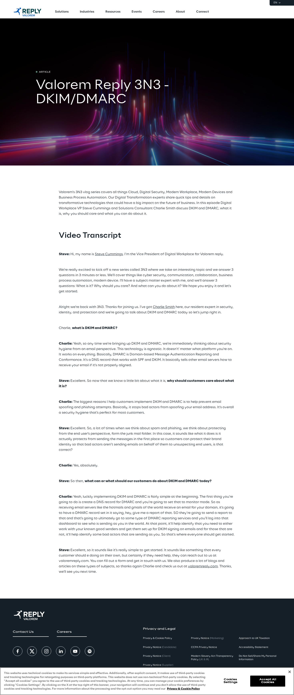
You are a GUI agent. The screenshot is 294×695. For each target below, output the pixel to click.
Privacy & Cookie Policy (183, 688)
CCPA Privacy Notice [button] (204, 647)
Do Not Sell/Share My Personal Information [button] (257, 658)
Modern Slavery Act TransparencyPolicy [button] (212, 658)
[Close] (289, 671)
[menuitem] (62, 12)
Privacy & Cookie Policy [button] (157, 638)
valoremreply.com (203, 566)
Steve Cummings (109, 254)
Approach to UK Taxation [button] (254, 638)
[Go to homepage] (27, 12)
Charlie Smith (164, 307)
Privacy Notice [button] (159, 647)
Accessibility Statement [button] (253, 647)
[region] (147, 681)
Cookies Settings (230, 681)
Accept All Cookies (267, 681)
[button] (31, 632)
